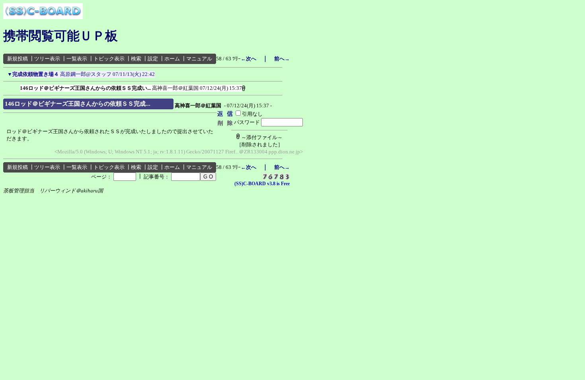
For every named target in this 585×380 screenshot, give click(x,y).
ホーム (172, 59)
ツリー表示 (47, 59)
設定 (153, 59)
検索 (136, 59)
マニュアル (199, 59)
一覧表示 (76, 59)
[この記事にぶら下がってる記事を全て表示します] (16, 86)
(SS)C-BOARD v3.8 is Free (262, 183)
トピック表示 (109, 59)
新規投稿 (17, 59)
